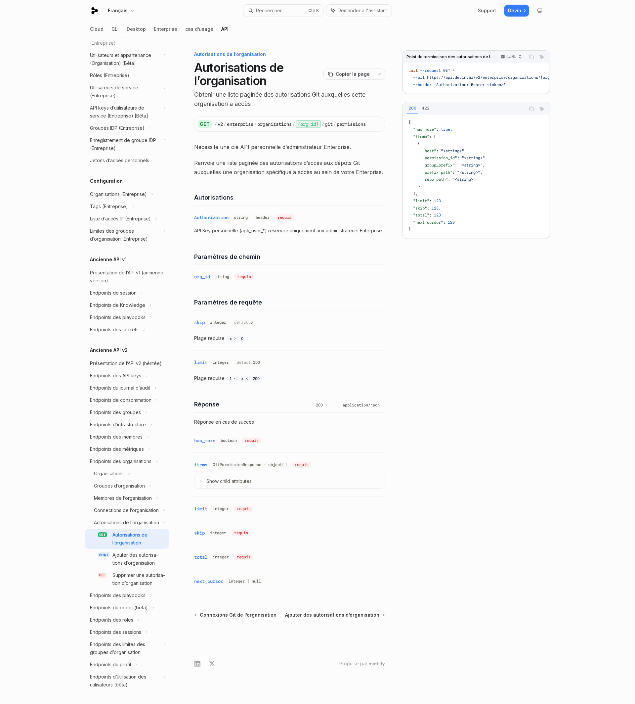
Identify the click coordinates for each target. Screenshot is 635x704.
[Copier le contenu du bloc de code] (531, 57)
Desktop (136, 29)
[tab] (412, 109)
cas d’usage (199, 29)
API (225, 29)
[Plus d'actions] (379, 74)
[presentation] (132, 370)
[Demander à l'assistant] (541, 57)
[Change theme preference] (539, 10)
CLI (115, 29)
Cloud (97, 29)
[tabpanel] (476, 176)
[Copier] (377, 124)
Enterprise (165, 29)
